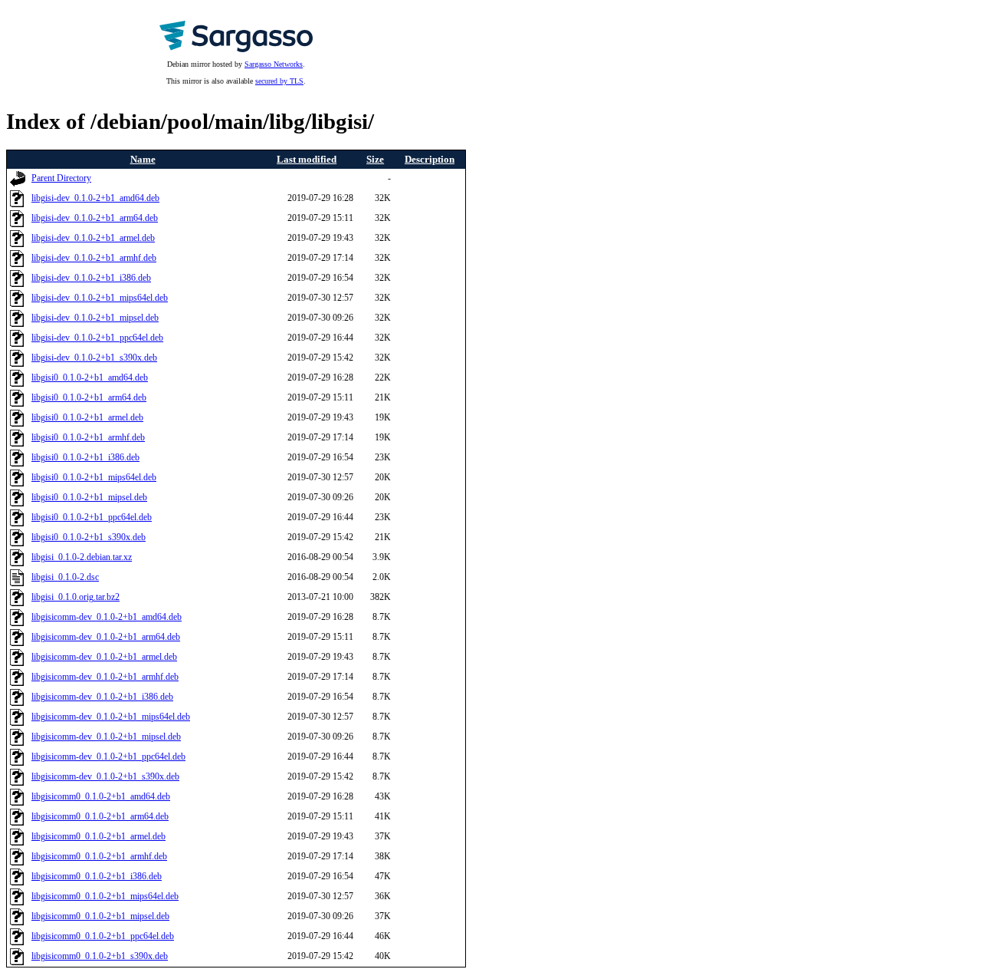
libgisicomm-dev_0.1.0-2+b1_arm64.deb (105, 637)
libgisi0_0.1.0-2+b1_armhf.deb (88, 438)
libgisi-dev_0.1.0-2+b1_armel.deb (93, 238)
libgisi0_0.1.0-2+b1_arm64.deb (88, 398)
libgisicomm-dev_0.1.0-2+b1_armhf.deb (105, 677)
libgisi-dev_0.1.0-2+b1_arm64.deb (94, 218)
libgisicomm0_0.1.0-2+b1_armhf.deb (99, 857)
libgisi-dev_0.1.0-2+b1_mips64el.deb (99, 298)
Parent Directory (61, 178)
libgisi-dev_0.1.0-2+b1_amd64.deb (95, 198)
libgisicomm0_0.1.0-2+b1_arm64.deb (100, 817)
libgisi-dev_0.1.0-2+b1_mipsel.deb (95, 318)
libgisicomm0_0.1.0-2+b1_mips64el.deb (105, 897)
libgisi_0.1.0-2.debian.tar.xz (81, 557)
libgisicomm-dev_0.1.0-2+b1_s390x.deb (105, 777)
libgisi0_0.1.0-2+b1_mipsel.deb (89, 498)
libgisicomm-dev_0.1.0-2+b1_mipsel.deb (106, 737)
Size (375, 159)
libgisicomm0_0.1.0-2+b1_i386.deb (96, 877)
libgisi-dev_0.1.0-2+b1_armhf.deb (93, 258)
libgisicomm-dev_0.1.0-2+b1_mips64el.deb (110, 717)
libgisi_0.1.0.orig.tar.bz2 (75, 597)
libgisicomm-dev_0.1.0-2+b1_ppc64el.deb (108, 757)
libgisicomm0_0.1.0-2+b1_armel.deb (98, 837)
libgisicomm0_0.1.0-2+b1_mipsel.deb (100, 916)
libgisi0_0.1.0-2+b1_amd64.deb (89, 378)
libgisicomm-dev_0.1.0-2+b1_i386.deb (102, 697)
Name (143, 159)
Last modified (306, 159)
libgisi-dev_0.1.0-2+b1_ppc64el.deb (97, 338)
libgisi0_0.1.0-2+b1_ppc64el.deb (91, 517)
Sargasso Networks (273, 64)
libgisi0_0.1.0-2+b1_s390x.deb (88, 537)
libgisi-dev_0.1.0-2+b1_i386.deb (91, 278)
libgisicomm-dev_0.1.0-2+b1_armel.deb (104, 657)
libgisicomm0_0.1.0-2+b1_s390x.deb (99, 956)
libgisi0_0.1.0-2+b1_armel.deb (87, 418)
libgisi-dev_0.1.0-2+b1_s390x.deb (94, 358)
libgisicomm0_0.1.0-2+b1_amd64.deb (100, 797)
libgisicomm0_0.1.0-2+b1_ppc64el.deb (102, 936)
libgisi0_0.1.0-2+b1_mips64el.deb (93, 478)
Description (429, 159)
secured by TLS (279, 81)
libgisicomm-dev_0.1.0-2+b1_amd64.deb (106, 617)
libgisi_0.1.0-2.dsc (65, 577)
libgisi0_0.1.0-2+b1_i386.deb (85, 458)
